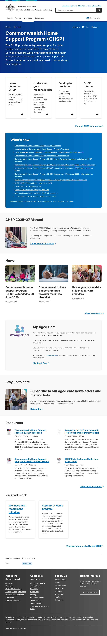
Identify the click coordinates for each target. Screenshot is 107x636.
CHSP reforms (88, 85)
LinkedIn (58, 591)
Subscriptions (35, 603)
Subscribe (35, 409)
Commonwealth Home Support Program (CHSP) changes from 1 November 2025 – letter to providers (55, 165)
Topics (18, 18)
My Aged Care (40, 363)
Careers (74, 6)
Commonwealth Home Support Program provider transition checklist (42, 156)
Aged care (27, 563)
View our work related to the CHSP (84, 546)
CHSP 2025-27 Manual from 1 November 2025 (33, 183)
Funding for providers (66, 85)
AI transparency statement (15, 592)
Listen (77, 27)
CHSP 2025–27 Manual (42, 243)
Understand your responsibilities (43, 86)
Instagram (59, 600)
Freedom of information (14, 595)
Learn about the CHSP (14, 86)
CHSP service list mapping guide (28, 186)
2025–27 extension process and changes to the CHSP (51, 201)
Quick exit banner (37, 597)
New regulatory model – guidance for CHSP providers (36, 193)
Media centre (60, 580)
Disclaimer (34, 592)
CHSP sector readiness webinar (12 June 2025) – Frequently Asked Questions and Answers (51, 180)
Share (95, 27)
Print (86, 27)
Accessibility (35, 586)
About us (65, 6)
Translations (95, 18)
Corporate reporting (13, 589)
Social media (35, 600)
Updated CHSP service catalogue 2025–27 (32, 190)
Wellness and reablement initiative (17, 509)
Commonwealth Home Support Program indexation (35, 196)
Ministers (81, 6)
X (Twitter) (59, 594)
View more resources (91, 486)
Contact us (96, 6)
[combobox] (76, 10)
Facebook (59, 588)
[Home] (28, 7)
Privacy (33, 595)
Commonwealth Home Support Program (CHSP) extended (38, 146)
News (89, 6)
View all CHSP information (88, 126)
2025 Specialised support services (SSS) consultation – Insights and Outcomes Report (49, 152)
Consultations (60, 585)
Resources (39, 18)
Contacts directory (12, 600)
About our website (37, 583)
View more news (93, 313)
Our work (28, 18)
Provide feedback (90, 592)
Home (9, 18)
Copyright (34, 589)
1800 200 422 (52, 355)
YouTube (58, 597)
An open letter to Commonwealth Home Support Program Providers (42, 149)
